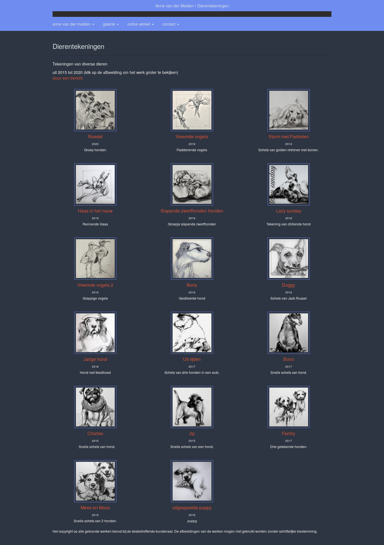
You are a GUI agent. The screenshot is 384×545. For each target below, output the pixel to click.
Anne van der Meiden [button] (72, 24)
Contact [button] (169, 24)
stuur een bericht (68, 78)
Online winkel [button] (139, 24)
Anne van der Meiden (174, 5)
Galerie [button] (109, 24)
